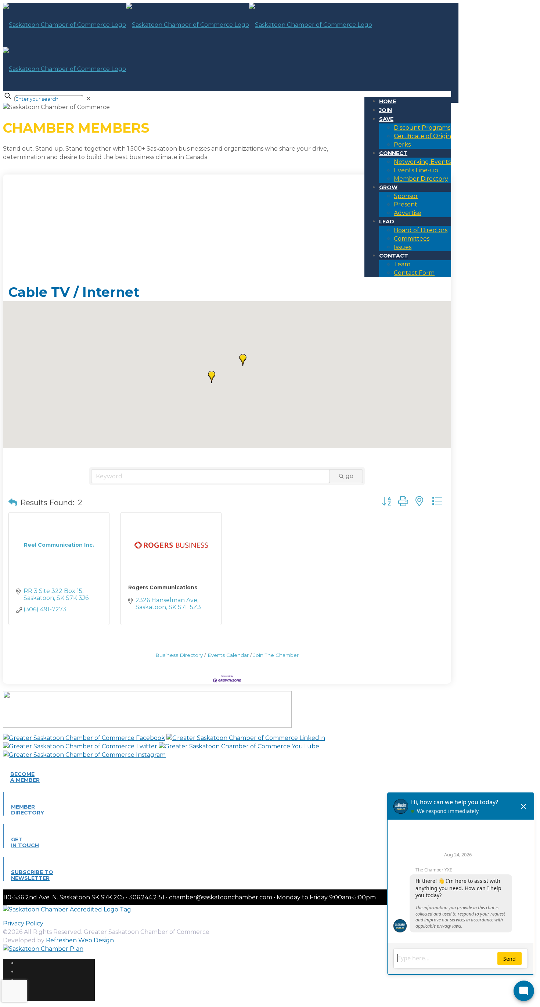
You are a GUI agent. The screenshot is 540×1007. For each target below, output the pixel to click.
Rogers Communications (162, 587)
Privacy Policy (23, 923)
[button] (211, 377)
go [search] (349, 475)
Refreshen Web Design (80, 940)
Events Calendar (228, 655)
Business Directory (179, 655)
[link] (88, 98)
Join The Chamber (276, 655)
